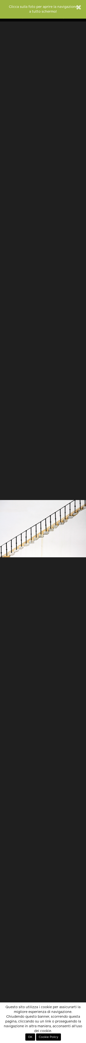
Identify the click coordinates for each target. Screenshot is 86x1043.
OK (30, 1037)
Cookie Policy (48, 1037)
